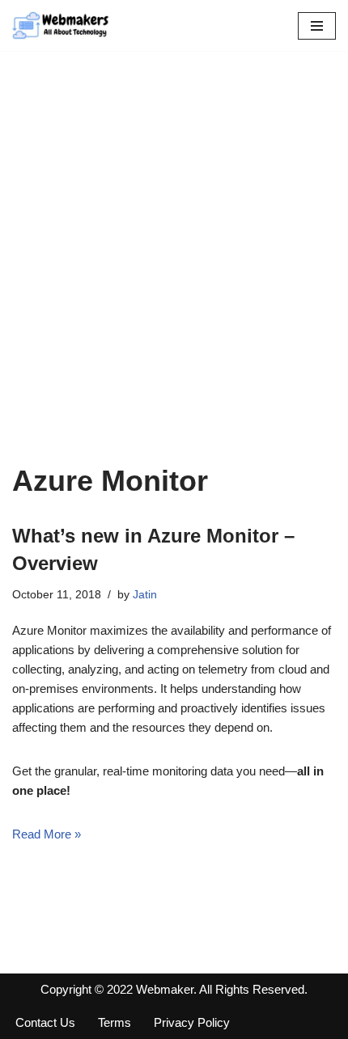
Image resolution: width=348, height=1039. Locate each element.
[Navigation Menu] (317, 26)
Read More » (46, 834)
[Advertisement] (174, 281)
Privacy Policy (192, 1022)
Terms (114, 1022)
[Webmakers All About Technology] (60, 25)
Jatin (145, 595)
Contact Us (45, 1022)
